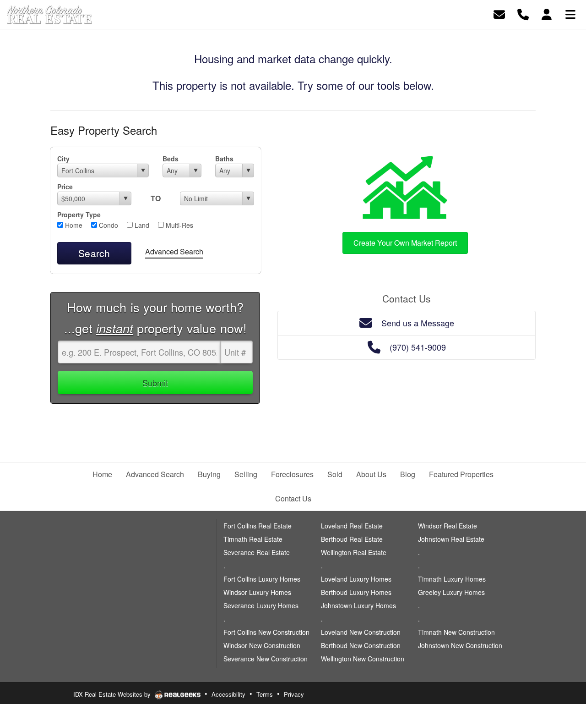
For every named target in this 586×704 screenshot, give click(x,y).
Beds (171, 158)
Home (72, 225)
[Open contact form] (499, 13)
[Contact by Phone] (523, 13)
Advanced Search (174, 251)
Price (65, 186)
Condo (107, 225)
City (63, 158)
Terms (264, 694)
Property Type (79, 214)
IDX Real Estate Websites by (112, 694)
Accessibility (228, 694)
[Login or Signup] (547, 13)
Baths (224, 158)
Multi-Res (178, 225)
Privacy (294, 694)
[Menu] (570, 13)
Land (141, 225)
